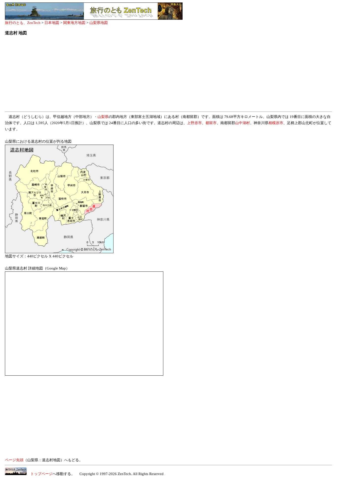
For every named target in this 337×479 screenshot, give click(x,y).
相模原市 (275, 123)
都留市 (211, 123)
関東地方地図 (74, 23)
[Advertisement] (153, 75)
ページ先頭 (14, 460)
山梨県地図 (98, 23)
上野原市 (194, 123)
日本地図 (51, 23)
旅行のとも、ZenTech (22, 23)
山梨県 (103, 117)
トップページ (40, 474)
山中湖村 (242, 123)
